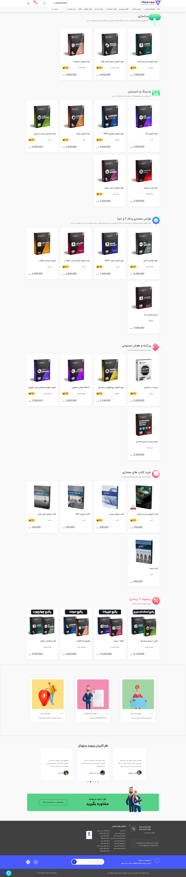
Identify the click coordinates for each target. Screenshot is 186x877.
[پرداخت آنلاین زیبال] (89, 839)
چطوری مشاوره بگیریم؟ (90, 714)
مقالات (80, 9)
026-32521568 (145, 830)
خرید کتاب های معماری (136, 472)
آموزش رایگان (136, 9)
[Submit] (74, 861)
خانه (158, 9)
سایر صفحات (72, 9)
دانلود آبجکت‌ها (112, 9)
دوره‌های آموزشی (150, 9)
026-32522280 (145, 827)
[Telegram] (28, 862)
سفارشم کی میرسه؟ (45, 714)
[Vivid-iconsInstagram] (36, 862)
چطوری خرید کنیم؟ (136, 714)
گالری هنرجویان (123, 9)
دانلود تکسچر (99, 9)
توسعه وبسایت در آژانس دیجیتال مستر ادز (47, 873)
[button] (28, 3)
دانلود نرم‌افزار (88, 9)
